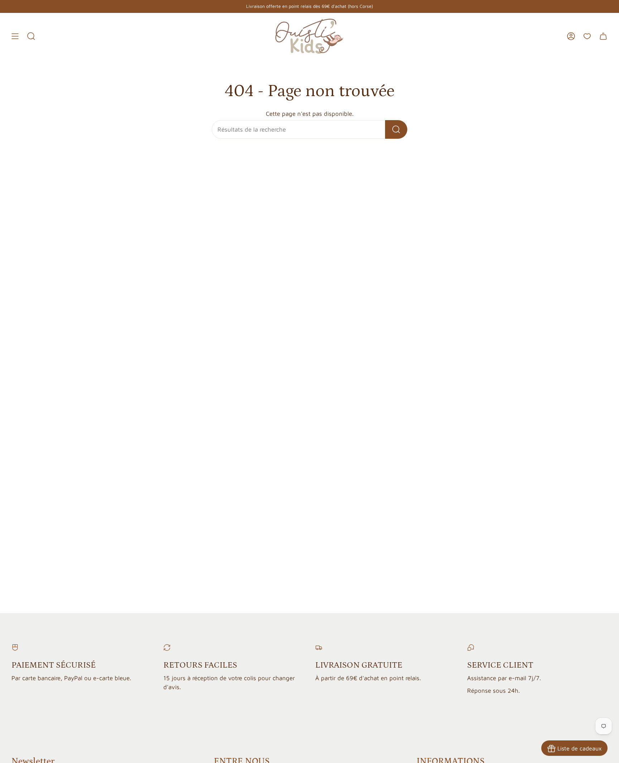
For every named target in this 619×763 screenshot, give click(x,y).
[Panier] (603, 36)
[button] (31, 36)
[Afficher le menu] (15, 36)
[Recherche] (396, 129)
